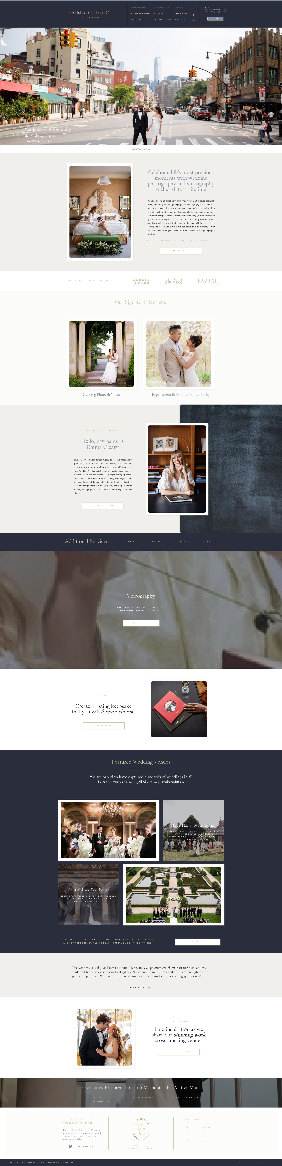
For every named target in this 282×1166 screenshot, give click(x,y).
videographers (106, 486)
